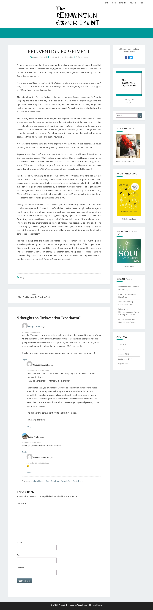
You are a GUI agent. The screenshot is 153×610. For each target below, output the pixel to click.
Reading (133, 3)
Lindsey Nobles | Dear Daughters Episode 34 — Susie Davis (57, 481)
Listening (122, 3)
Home (106, 3)
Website (20, 567)
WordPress (82, 605)
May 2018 (122, 349)
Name (20, 542)
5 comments (82, 57)
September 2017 (124, 359)
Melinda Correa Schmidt (61, 57)
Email (20, 555)
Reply (24, 359)
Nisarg (99, 605)
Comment (22, 503)
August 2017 (123, 363)
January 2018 (123, 354)
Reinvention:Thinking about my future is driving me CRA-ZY (128, 312)
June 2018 (122, 344)
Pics (141, 3)
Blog (114, 3)
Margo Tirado (34, 326)
